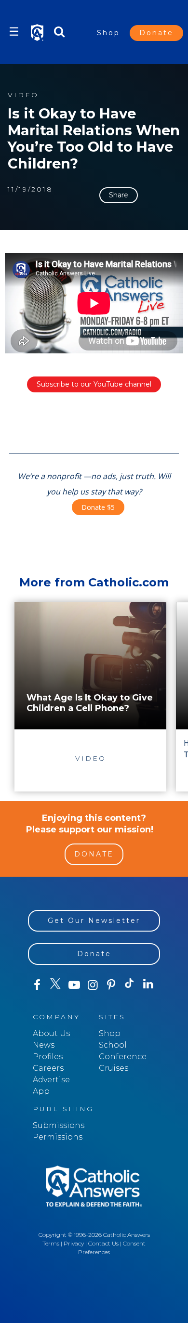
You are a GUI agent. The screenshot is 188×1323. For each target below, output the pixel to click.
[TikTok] (130, 985)
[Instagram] (92, 985)
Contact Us (103, 1243)
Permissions (57, 1136)
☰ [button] (14, 32)
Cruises (113, 1068)
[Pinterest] (111, 985)
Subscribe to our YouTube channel (94, 384)
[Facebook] (37, 985)
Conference (123, 1056)
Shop (108, 32)
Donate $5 (98, 507)
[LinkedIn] (148, 984)
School (113, 1045)
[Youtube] (74, 985)
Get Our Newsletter (94, 920)
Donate (156, 32)
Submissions (58, 1125)
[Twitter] (55, 985)
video (23, 95)
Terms (50, 1243)
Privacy (74, 1243)
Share (118, 195)
